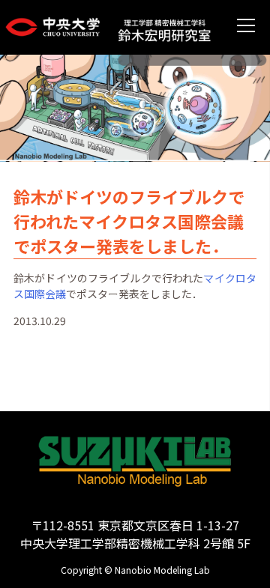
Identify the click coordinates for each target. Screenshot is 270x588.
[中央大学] (59, 27)
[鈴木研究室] (164, 27)
